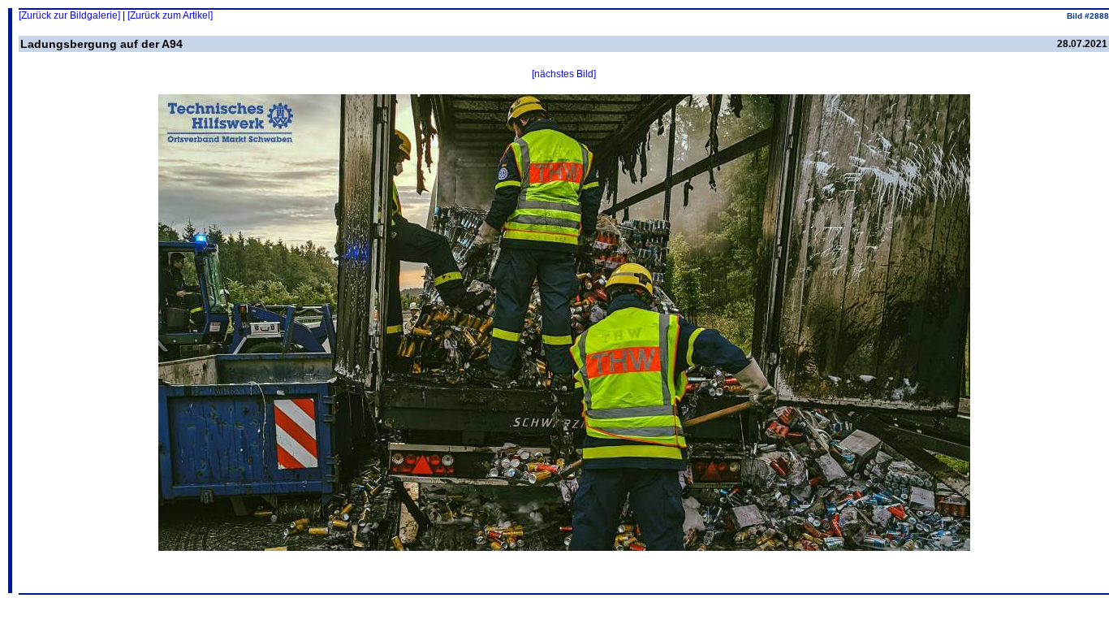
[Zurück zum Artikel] (170, 15)
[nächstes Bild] (564, 74)
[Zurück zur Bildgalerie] (69, 15)
